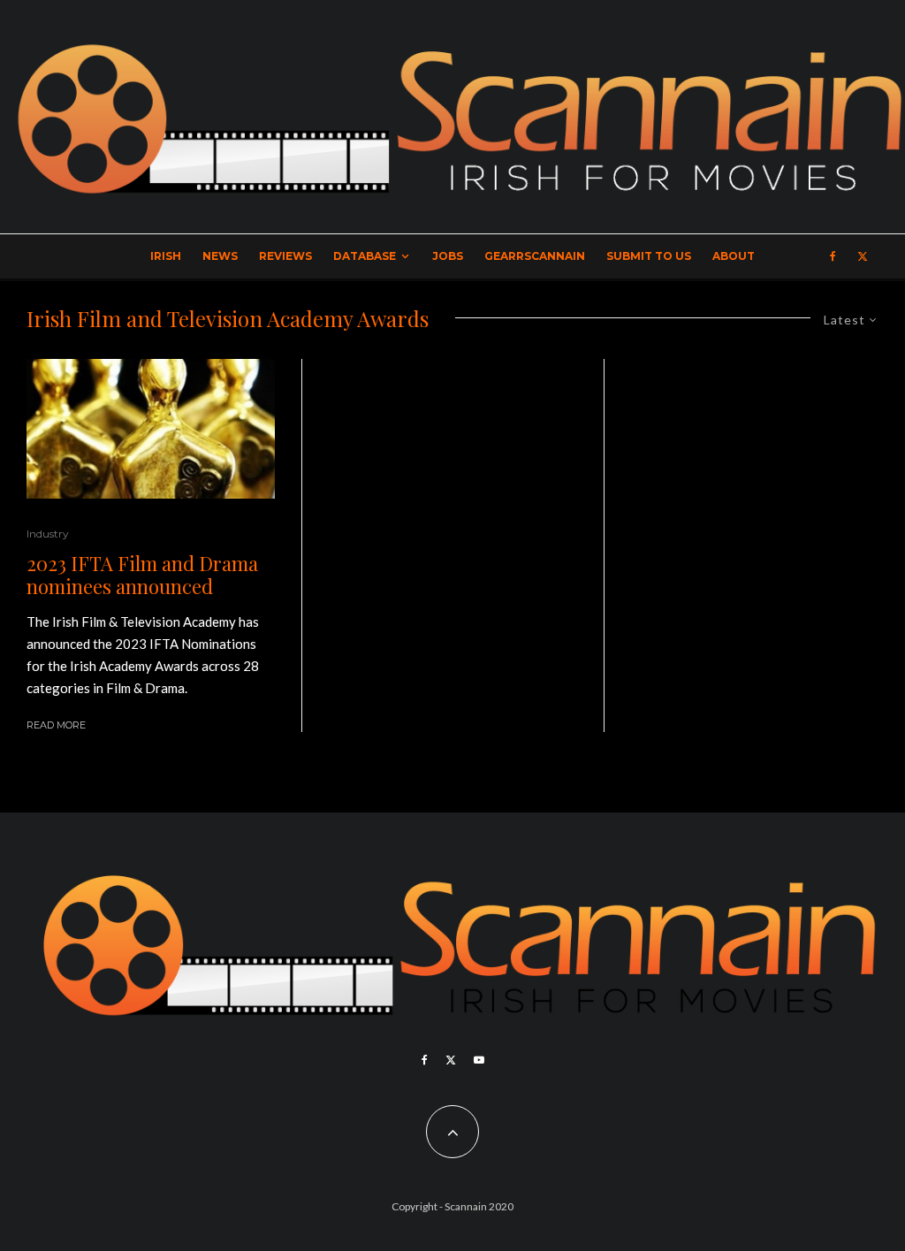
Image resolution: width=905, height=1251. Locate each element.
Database (364, 256)
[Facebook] (833, 256)
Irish (165, 256)
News (220, 256)
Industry (48, 533)
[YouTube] (479, 1060)
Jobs (447, 256)
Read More (56, 725)
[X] (862, 256)
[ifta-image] (151, 429)
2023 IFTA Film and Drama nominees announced (142, 575)
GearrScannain (534, 256)
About (733, 256)
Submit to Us (648, 256)
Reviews (285, 256)
